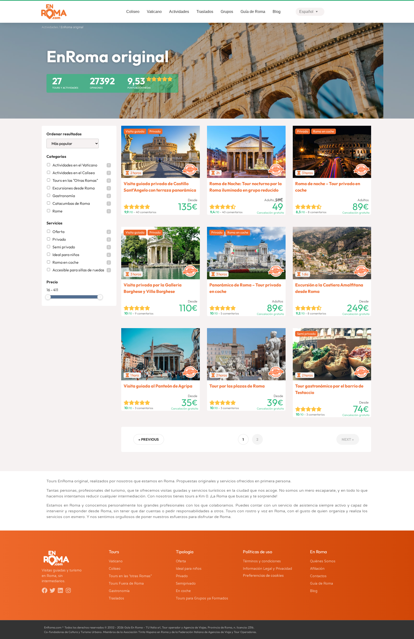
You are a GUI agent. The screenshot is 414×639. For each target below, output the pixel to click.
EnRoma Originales (191, 166)
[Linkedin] (60, 590)
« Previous (148, 439)
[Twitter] (52, 590)
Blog (277, 12)
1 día (305, 274)
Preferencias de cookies (263, 575)
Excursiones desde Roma (80, 188)
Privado (80, 239)
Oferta (80, 231)
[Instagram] (68, 590)
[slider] (48, 297)
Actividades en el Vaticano (80, 165)
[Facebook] (44, 590)
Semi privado (80, 247)
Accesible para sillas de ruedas (80, 270)
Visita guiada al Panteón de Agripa (158, 386)
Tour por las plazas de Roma (237, 386)
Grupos (227, 12)
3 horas (307, 173)
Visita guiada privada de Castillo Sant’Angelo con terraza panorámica (160, 187)
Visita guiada (135, 131)
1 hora (134, 375)
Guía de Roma (253, 12)
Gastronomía (80, 195)
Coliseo (132, 12)
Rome (80, 211)
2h (218, 173)
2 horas (135, 173)
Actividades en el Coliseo (80, 172)
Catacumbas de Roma (80, 203)
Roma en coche (80, 262)
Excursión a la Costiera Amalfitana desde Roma (329, 288)
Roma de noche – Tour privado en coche (327, 187)
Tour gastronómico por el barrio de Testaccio (329, 389)
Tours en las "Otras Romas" (81, 180)
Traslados (204, 12)
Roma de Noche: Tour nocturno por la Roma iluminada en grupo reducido (245, 187)
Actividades (179, 12)
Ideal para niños (80, 254)
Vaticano (154, 12)
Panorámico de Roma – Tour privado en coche (245, 288)
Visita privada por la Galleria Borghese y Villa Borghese (153, 288)
